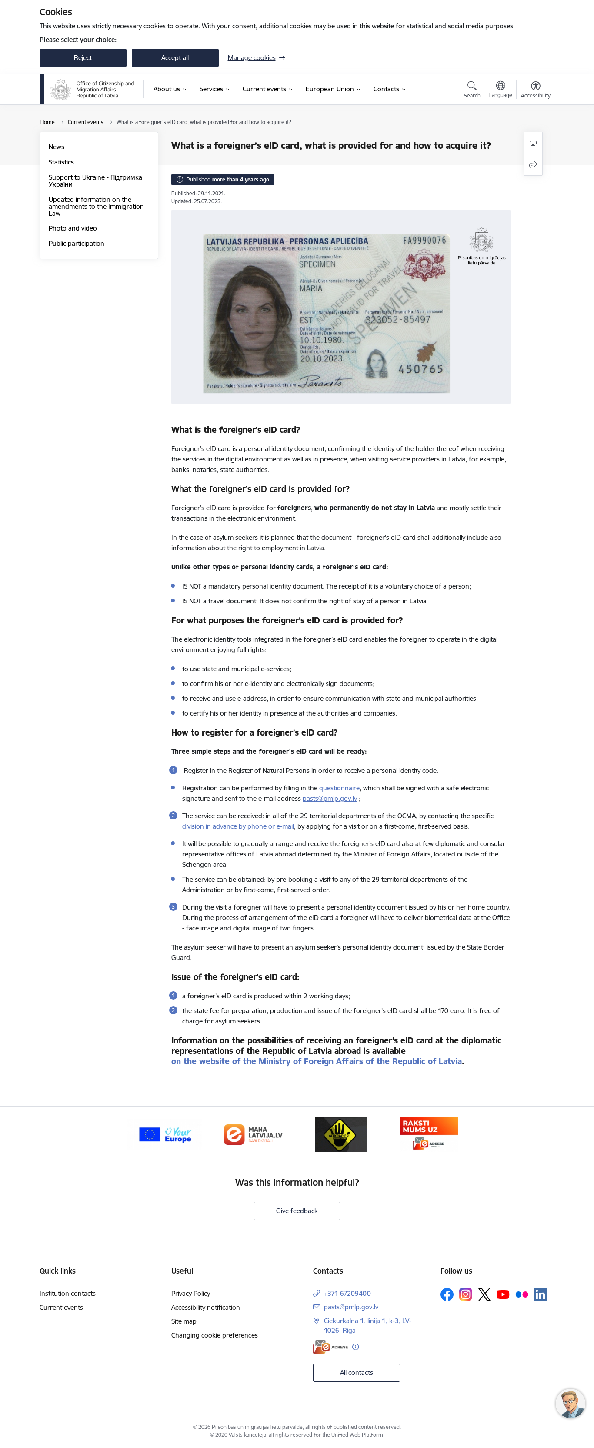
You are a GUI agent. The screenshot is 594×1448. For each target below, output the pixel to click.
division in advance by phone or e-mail (238, 826)
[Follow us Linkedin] (540, 1294)
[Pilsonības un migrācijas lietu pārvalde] (92, 89)
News (56, 147)
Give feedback (297, 1211)
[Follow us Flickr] (521, 1294)
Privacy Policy (190, 1293)
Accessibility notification (205, 1307)
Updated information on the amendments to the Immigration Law (96, 206)
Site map (184, 1321)
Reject (83, 58)
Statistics (61, 162)
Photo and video (73, 228)
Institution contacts (68, 1293)
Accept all (175, 58)
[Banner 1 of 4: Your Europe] (164, 1134)
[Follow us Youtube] (503, 1294)
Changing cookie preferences (214, 1335)
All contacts (356, 1372)
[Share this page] (533, 164)
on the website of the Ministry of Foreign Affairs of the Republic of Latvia (316, 1061)
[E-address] (330, 1347)
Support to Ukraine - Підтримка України (95, 180)
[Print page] (533, 143)
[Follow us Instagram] (465, 1294)
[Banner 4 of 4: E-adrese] (429, 1134)
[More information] (355, 1347)
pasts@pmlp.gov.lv (351, 1307)
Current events (61, 1307)
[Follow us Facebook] (447, 1294)
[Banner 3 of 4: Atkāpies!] (341, 1134)
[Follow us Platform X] (484, 1294)
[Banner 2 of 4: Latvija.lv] (253, 1134)
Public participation (76, 243)
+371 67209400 (347, 1293)
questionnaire (339, 788)
